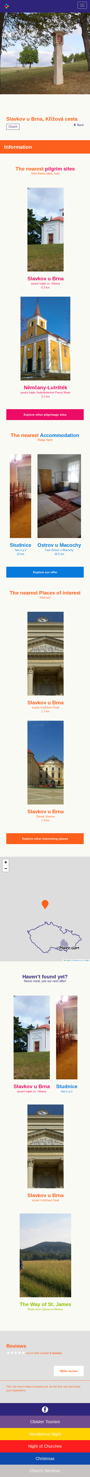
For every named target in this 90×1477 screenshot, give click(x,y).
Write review (68, 1371)
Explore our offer (45, 572)
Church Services (45, 1470)
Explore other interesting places (45, 838)
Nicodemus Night (45, 1434)
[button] (45, 904)
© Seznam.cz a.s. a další (80, 960)
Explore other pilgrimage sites (45, 414)
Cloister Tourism (45, 1421)
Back (80, 125)
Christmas (45, 1458)
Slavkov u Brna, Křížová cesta (41, 119)
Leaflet (67, 960)
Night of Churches (45, 1446)
